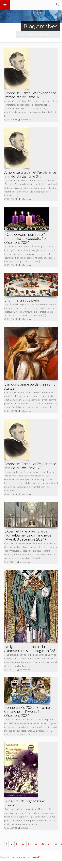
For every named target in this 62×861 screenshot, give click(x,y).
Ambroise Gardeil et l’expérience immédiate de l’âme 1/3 (30, 465)
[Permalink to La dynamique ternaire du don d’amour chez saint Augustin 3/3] (31, 606)
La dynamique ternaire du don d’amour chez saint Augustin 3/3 (29, 648)
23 (42, 843)
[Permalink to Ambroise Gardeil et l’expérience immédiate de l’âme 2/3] (17, 147)
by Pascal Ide (26, 120)
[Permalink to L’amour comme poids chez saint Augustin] (31, 353)
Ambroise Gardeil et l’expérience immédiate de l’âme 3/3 (30, 94)
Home (20, 34)
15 (29, 843)
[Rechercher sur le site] (57, 4)
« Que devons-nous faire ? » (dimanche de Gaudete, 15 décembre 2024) (25, 238)
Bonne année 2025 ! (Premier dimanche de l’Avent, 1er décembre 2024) (27, 711)
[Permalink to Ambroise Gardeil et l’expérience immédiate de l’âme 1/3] (17, 439)
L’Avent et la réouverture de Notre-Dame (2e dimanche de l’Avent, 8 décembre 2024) (27, 535)
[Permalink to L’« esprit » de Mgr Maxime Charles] (21, 769)
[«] (6, 844)
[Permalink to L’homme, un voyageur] (31, 284)
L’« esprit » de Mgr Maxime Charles (25, 803)
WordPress (38, 857)
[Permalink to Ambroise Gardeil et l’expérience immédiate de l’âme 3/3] (17, 68)
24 (49, 843)
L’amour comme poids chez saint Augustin (29, 386)
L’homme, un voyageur (22, 300)
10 (22, 843)
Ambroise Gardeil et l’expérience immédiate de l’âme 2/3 (30, 174)
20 (36, 843)
